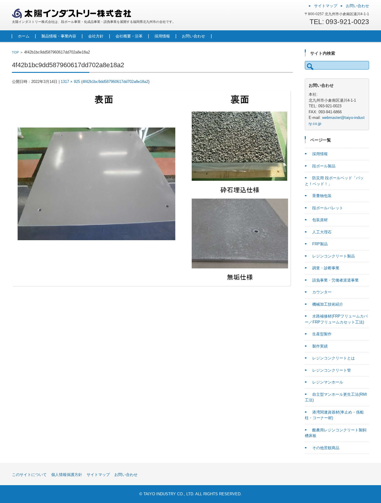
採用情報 (162, 36)
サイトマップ (98, 474)
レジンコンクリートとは (333, 358)
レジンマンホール (327, 382)
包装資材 (320, 220)
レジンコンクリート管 (331, 370)
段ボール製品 (323, 166)
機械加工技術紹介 (327, 304)
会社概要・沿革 (129, 36)
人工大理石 (322, 232)
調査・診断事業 (325, 268)
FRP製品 (320, 244)
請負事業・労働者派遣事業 (335, 280)
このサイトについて (29, 474)
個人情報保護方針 (66, 474)
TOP (15, 52)
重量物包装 (322, 196)
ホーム (23, 36)
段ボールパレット (327, 208)
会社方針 (96, 36)
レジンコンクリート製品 (333, 256)
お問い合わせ (193, 36)
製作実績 (320, 346)
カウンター (322, 292)
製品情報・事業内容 (58, 36)
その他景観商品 (325, 448)
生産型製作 (322, 334)
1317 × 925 (70, 81)
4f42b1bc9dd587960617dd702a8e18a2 (115, 81)
